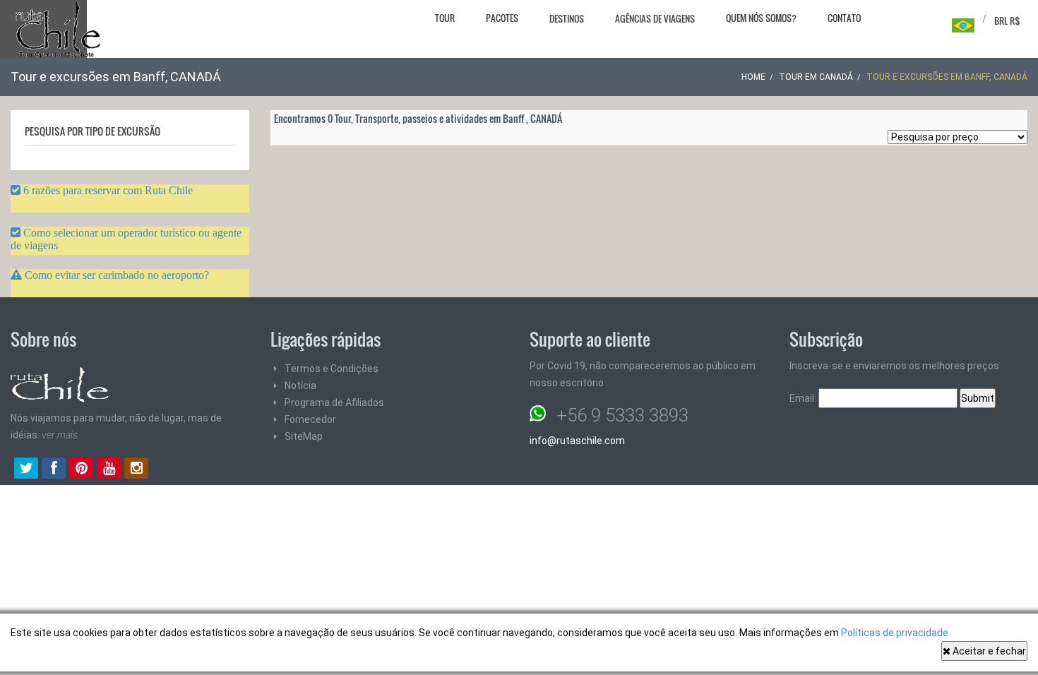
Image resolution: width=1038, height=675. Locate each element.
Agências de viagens (655, 18)
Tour (445, 18)
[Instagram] (136, 470)
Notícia (300, 385)
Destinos (566, 18)
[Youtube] (109, 470)
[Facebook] (54, 470)
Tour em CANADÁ (816, 77)
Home (753, 77)
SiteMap (304, 436)
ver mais (60, 435)
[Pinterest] (81, 470)
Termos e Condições (331, 368)
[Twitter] (26, 470)
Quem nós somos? (761, 18)
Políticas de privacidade (894, 632)
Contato (844, 18)
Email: (803, 398)
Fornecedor (310, 419)
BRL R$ (1007, 20)
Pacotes (502, 18)
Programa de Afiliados (334, 402)
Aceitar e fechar (988, 651)
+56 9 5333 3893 (622, 415)
